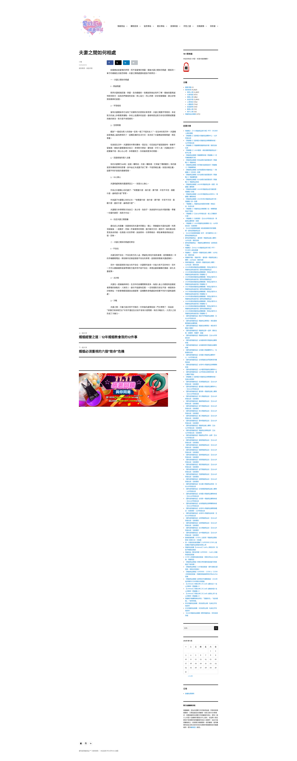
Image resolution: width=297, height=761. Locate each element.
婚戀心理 (190, 97)
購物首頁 (134, 26)
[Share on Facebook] (110, 62)
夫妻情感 (190, 95)
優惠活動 (188, 87)
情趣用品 (121, 26)
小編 (80, 62)
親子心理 (190, 112)
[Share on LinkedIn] (126, 62)
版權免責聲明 (189, 694)
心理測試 (190, 102)
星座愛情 (190, 107)
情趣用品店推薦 (190, 114)
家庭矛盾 (89, 68)
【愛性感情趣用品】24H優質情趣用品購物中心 (201, 369)
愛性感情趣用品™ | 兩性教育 (88, 751)
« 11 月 (190, 676)
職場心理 (190, 109)
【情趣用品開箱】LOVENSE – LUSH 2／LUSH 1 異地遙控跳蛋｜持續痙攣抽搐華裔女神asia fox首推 (201, 574)
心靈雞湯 (190, 104)
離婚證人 (194, 727)
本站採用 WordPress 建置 (109, 751)
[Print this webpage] (134, 62)
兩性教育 (82, 68)
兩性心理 (190, 92)
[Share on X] (118, 62)
